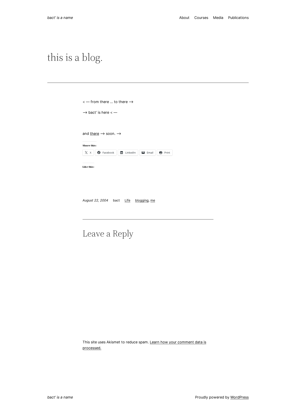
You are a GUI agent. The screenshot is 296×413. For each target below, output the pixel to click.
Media (218, 17)
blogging (142, 200)
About (184, 17)
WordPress (239, 397)
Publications (238, 17)
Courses (201, 17)
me (152, 200)
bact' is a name (60, 17)
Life (127, 200)
